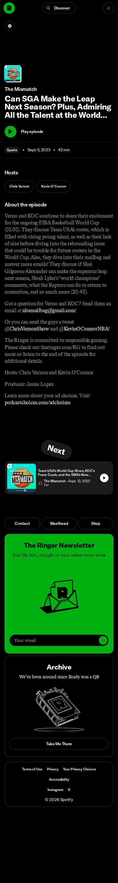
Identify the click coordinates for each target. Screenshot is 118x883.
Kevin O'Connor (53, 186)
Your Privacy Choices (79, 769)
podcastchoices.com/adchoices (37, 402)
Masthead (59, 523)
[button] (59, 8)
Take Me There (59, 743)
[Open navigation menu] (109, 8)
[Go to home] (9, 8)
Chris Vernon (19, 186)
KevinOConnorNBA (86, 329)
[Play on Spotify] (10, 26)
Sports (12, 150)
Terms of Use (32, 769)
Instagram (55, 790)
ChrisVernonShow (29, 329)
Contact (22, 523)
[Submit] (103, 640)
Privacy (52, 769)
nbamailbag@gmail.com (48, 310)
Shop (95, 523)
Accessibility (59, 779)
